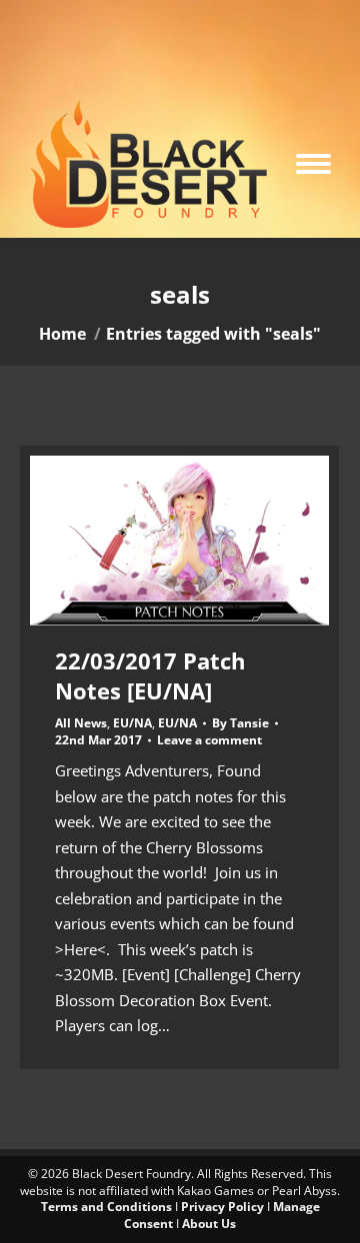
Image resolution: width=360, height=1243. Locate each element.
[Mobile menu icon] (313, 164)
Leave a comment (209, 740)
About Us (209, 1223)
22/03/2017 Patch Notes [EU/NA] (150, 675)
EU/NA (132, 722)
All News (81, 722)
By (240, 723)
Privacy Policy (222, 1206)
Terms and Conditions (106, 1206)
